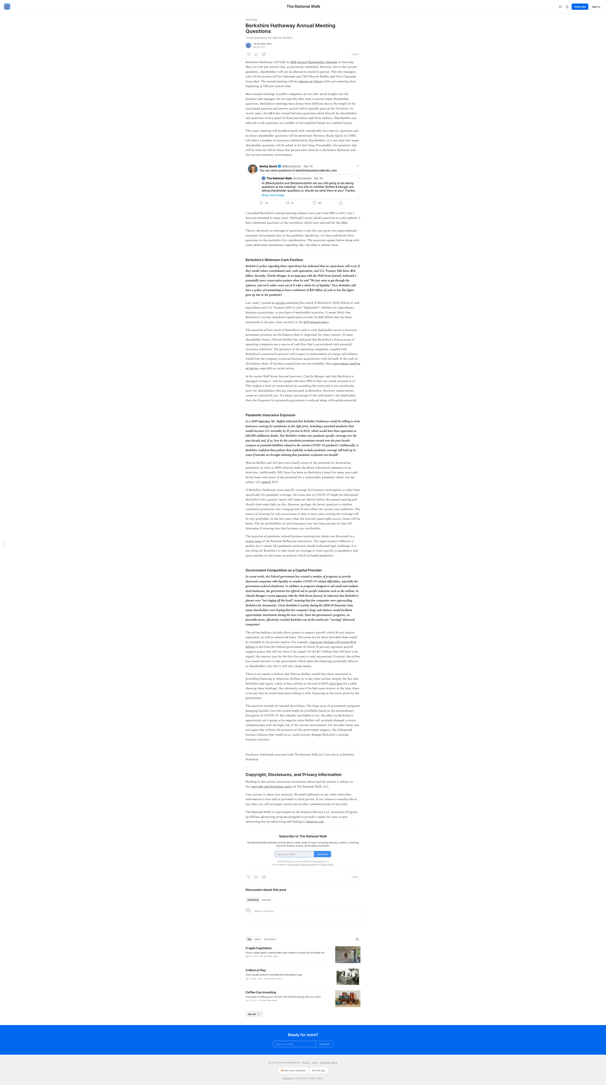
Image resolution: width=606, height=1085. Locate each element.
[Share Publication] (567, 6)
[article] (303, 954)
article (280, 303)
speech (266, 482)
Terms (314, 1062)
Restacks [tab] (266, 899)
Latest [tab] (257, 939)
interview (300, 275)
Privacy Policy (327, 864)
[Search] (560, 6)
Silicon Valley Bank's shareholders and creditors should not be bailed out (285, 952)
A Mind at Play (256, 970)
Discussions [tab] (270, 939)
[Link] (241, 259)
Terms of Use (318, 861)
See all (252, 1014)
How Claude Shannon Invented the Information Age (274, 974)
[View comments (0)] (256, 54)
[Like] (249, 54)
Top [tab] (249, 939)
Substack (287, 1078)
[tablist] (259, 900)
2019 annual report (316, 322)
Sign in (596, 6)
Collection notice (328, 1062)
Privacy (305, 1062)
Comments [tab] (253, 899)
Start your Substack (295, 1070)
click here (335, 683)
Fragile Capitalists (259, 948)
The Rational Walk (262, 44)
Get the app (318, 1070)
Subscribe (580, 6)
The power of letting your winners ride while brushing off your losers (283, 996)
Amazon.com (315, 821)
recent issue (253, 541)
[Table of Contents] (3, 542)
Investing (252, 19)
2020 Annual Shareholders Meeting (313, 62)
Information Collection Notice (302, 864)
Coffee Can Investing (261, 992)
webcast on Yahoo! (310, 81)
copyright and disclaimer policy (272, 786)
